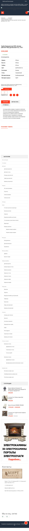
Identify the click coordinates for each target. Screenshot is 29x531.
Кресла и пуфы (7, 256)
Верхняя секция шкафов (11, 229)
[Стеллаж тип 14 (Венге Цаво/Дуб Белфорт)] (4, 398)
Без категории (5, 159)
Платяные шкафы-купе (9, 377)
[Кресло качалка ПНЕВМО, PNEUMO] (4, 406)
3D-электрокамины (8, 188)
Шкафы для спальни (8, 336)
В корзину (7, 89)
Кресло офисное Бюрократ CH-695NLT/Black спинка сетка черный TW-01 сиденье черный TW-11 (17, 389)
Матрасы (4, 237)
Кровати (6, 318)
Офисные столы (7, 273)
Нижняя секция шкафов (11, 232)
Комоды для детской (8, 175)
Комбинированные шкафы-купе (10, 374)
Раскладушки (7, 330)
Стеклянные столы (10, 349)
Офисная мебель (5, 260)
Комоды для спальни (8, 315)
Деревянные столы (10, 346)
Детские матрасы (7, 243)
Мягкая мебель (5, 250)
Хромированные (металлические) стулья (14, 362)
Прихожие (4, 286)
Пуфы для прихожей (8, 304)
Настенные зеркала (8, 321)
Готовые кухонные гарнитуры (10, 207)
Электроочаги (7, 197)
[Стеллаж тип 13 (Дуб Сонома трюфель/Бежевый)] (4, 413)
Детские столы (7, 172)
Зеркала (6, 292)
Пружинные (6, 246)
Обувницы (6, 298)
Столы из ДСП (9, 352)
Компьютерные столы (8, 266)
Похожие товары (6, 126)
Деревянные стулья (10, 359)
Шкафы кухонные (7, 226)
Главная (3, 17)
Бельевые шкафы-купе (9, 370)
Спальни (10, 17)
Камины (3, 185)
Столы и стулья (5, 341)
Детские (4, 166)
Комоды (4, 201)
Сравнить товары (6, 92)
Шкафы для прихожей (8, 308)
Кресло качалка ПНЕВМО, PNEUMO (16, 405)
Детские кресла (7, 263)
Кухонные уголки (7, 210)
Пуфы (5, 327)
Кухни (3, 205)
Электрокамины (7, 194)
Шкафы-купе (4, 368)
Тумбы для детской (8, 178)
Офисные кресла (7, 269)
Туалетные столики (8, 333)
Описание (5, 101)
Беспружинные (7, 240)
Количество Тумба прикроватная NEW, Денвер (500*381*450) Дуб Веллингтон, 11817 (11, 85)
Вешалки (6, 289)
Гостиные (4, 163)
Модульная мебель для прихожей (11, 295)
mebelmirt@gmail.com (10, 488)
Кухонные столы (7, 343)
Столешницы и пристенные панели (11, 220)
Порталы (6, 191)
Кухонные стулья (7, 357)
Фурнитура (6, 223)
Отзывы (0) (5, 104)
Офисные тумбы (7, 279)
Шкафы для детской (8, 181)
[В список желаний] (2, 92)
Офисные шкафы (7, 282)
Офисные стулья (7, 276)
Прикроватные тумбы (6, 19)
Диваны (5, 253)
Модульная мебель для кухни (10, 217)
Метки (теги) (15, 101)
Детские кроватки (8, 168)
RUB (26, 1)
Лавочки (6, 214)
